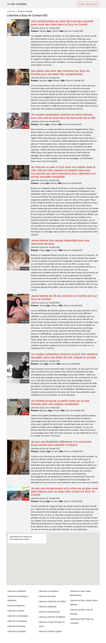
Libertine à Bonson (16, 605)
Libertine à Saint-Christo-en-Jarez (52, 624)
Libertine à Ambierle (16, 591)
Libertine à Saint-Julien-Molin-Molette (84, 602)
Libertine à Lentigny (16, 631)
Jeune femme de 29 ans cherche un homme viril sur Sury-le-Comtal (64, 297)
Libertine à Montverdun (49, 612)
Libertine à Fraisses (16, 626)
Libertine (11, 11)
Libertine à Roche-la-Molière (52, 617)
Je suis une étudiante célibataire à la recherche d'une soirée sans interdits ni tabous (61, 443)
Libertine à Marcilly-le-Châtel (52, 601)
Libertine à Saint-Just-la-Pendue (81, 611)
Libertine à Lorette (47, 596)
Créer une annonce (88, 4)
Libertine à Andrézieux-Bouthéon (18, 598)
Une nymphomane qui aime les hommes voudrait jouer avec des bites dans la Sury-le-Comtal (62, 23)
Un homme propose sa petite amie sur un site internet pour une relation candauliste (60, 402)
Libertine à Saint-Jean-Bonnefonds (80, 593)
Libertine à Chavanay (17, 621)
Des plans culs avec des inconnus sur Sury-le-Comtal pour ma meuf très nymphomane (60, 72)
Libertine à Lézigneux (49, 591)
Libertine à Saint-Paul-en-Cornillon (82, 621)
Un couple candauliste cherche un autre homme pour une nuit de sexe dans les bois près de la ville (63, 116)
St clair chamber (17, 4)
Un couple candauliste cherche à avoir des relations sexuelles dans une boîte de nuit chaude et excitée (64, 356)
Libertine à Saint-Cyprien (50, 631)
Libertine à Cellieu (15, 610)
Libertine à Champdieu (17, 616)
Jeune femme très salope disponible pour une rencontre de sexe (60, 242)
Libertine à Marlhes (47, 606)
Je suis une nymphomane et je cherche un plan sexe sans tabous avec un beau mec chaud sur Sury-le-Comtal (64, 491)
